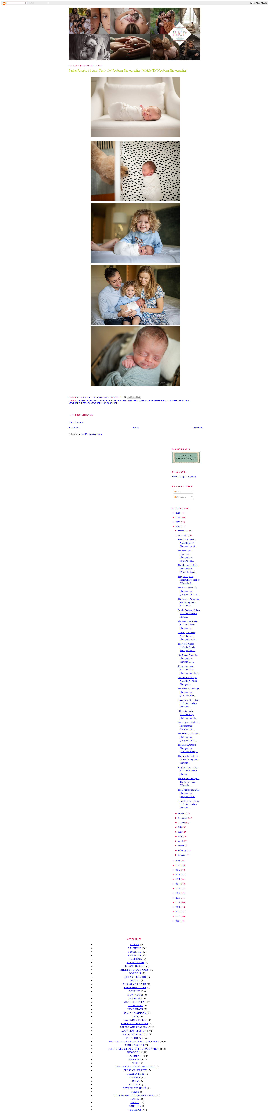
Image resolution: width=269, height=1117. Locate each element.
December (183, 530)
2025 (178, 512)
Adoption (135, 958)
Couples (135, 991)
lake (135, 1016)
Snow (135, 1080)
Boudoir (135, 973)
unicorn (135, 1106)
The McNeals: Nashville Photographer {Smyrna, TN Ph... (188, 737)
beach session (135, 965)
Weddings (135, 1109)
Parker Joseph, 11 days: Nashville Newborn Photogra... (188, 804)
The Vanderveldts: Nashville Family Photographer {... (186, 647)
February (182, 850)
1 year (134, 944)
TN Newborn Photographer (103, 403)
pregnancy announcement (135, 1066)
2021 (178, 860)
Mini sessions (134, 1044)
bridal (135, 980)
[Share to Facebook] (136, 397)
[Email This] (128, 397)
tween (134, 1098)
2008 (178, 920)
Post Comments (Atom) (91, 433)
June (180, 831)
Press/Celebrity (135, 1070)
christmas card (134, 983)
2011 (178, 906)
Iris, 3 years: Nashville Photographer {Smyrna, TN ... (187, 658)
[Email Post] (124, 397)
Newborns (74, 403)
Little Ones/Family (134, 1027)
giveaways (135, 1005)
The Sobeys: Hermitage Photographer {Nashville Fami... (188, 692)
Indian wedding (135, 1012)
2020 (178, 865)
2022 (178, 526)
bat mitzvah (135, 962)
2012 (178, 902)
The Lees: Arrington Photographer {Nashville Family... (188, 748)
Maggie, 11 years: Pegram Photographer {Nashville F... (188, 580)
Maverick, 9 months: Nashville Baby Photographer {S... (187, 542)
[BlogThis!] (131, 397)
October (182, 813)
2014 (178, 893)
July (180, 827)
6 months (134, 951)
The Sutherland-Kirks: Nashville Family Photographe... (188, 624)
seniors (134, 1077)
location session (134, 1030)
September (183, 817)
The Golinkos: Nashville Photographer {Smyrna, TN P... (189, 793)
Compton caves (135, 987)
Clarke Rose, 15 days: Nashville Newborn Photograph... (187, 681)
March (181, 845)
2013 (178, 897)
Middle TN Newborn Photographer (119, 401)
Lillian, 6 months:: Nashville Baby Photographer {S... (187, 714)
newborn (184, 401)
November (183, 535)
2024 (178, 517)
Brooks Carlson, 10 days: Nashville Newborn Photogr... (189, 613)
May (180, 836)
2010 (178, 911)
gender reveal (135, 1001)
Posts (178, 491)
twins (134, 1102)
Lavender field (134, 1019)
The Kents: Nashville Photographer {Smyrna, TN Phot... (188, 591)
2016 (178, 883)
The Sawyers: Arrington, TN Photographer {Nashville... (189, 782)
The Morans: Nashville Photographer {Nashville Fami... (188, 568)
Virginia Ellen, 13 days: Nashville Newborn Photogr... (188, 770)
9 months (134, 955)
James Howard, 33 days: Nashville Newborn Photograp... (188, 703)
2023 (178, 521)
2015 (178, 888)
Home (136, 427)
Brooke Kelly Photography (184, 476)
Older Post (197, 427)
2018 (178, 874)
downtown (135, 994)
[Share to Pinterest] (139, 397)
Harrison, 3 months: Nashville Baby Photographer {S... (187, 636)
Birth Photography (134, 969)
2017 (178, 879)
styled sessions (134, 1088)
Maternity (134, 1037)
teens (135, 1091)
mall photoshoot (135, 1034)
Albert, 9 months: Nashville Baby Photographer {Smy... (188, 669)
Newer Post (74, 427)
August (181, 822)
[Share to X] (134, 397)
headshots (135, 1009)
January (182, 854)
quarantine (135, 1073)
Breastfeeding (135, 976)
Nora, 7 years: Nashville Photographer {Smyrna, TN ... (188, 725)
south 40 (135, 1084)
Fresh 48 (135, 998)
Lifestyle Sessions (87, 401)
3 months (134, 948)
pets (83, 403)
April (180, 840)
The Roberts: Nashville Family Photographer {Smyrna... (188, 759)
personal (135, 1059)
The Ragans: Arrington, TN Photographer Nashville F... (188, 602)
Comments (181, 496)
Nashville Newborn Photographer (158, 401)
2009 (178, 916)
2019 (178, 869)
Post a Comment (76, 422)
